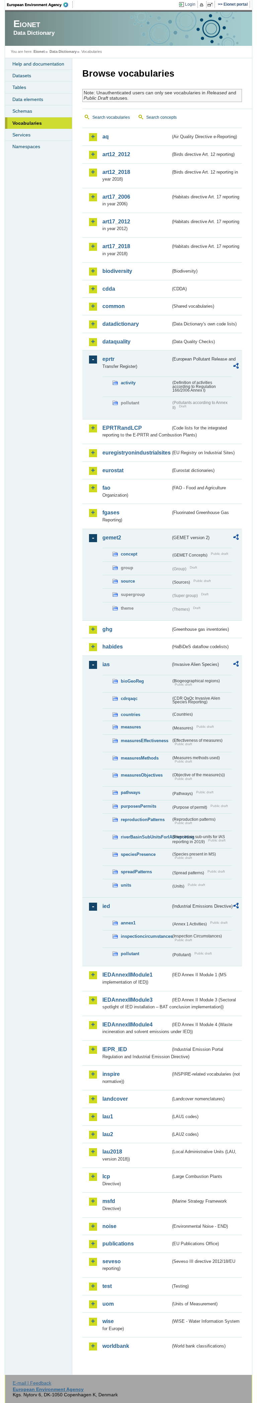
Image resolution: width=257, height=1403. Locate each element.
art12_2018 (116, 172)
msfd (108, 1201)
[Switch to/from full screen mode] (211, 4)
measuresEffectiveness (144, 740)
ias (106, 664)
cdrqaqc (129, 698)
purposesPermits (138, 806)
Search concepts (161, 117)
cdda (108, 289)
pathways (130, 792)
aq (105, 136)
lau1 (107, 1116)
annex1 (128, 922)
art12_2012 (116, 154)
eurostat (112, 470)
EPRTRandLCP (122, 428)
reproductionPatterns (143, 819)
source (128, 581)
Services (21, 134)
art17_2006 (116, 197)
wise (108, 1321)
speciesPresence (138, 854)
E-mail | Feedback (32, 1383)
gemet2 (111, 537)
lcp (106, 1176)
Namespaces (26, 146)
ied (106, 906)
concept (129, 554)
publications (118, 1243)
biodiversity (117, 271)
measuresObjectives (142, 775)
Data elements (27, 99)
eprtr (108, 359)
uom (108, 1304)
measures (131, 726)
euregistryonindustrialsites (136, 453)
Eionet (39, 51)
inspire (111, 1074)
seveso (111, 1261)
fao (106, 488)
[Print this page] (202, 4)
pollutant (130, 953)
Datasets (21, 75)
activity (128, 382)
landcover (115, 1099)
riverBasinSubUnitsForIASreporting (146, 836)
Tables (19, 87)
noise (109, 1226)
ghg (107, 629)
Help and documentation (38, 64)
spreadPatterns (136, 871)
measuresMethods (140, 758)
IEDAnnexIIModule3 (127, 1000)
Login (190, 4)
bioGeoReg (132, 681)
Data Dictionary (63, 51)
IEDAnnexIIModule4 (127, 1024)
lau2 (107, 1134)
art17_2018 (116, 246)
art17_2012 (116, 221)
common (113, 306)
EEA (40, 4)
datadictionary (120, 324)
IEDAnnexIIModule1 (127, 975)
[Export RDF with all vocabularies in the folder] (236, 367)
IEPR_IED (114, 1049)
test (107, 1286)
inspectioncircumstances (146, 936)
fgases (110, 512)
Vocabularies (27, 123)
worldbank (115, 1346)
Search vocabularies (111, 117)
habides (112, 646)
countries (130, 714)
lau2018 (112, 1152)
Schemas (22, 111)
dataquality (116, 341)
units (126, 885)
